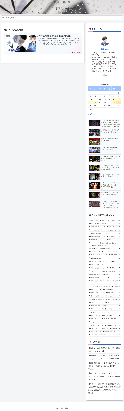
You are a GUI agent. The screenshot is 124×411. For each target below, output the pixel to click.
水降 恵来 (104, 49)
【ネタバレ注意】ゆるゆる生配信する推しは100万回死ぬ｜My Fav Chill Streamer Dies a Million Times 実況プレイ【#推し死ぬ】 (104, 388)
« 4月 (90, 114)
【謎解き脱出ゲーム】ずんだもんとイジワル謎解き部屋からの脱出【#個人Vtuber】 (104, 366)
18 (95, 103)
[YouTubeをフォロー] (106, 75)
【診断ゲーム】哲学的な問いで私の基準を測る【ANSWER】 (104, 349)
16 (119, 99)
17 (91, 103)
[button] (121, 18)
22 (114, 103)
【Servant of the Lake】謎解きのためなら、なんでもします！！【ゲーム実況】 (104, 357)
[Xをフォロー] (103, 75)
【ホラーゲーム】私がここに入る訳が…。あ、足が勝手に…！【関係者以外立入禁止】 (104, 376)
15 (114, 99)
